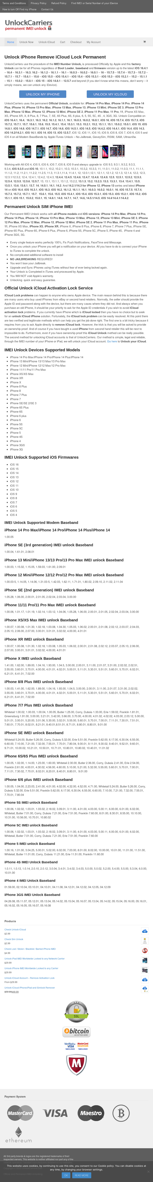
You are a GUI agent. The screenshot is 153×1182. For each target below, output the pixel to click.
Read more (82, 1175)
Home (10, 42)
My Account (94, 42)
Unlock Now (26, 42)
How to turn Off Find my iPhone (19, 9)
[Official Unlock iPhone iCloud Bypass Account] (29, 29)
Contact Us (47, 9)
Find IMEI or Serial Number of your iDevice (94, 3)
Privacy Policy (38, 3)
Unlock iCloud (47, 42)
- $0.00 (145, 42)
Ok (66, 1175)
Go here (112, 341)
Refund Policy (58, 3)
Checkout (76, 42)
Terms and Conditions (14, 3)
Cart (62, 42)
